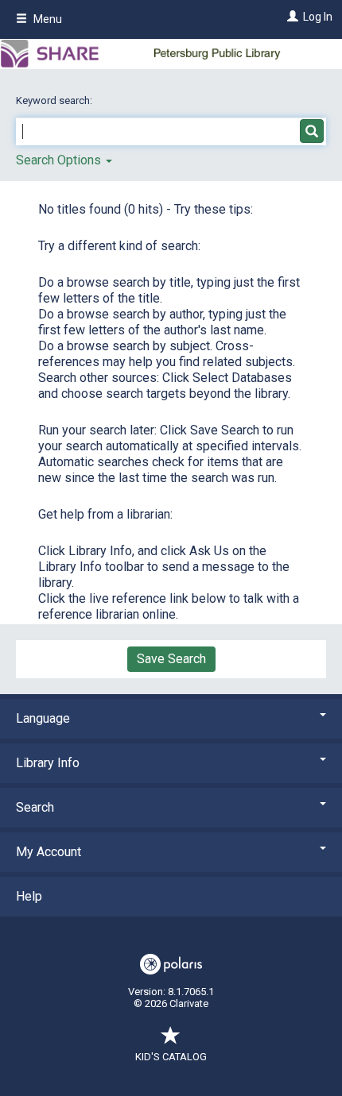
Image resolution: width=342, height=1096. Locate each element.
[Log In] (290, 16)
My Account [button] (48, 851)
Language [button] (43, 718)
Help (29, 896)
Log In (317, 16)
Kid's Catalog (171, 1057)
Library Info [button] (48, 762)
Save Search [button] (171, 658)
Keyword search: (55, 100)
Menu (46, 19)
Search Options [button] (60, 160)
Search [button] (35, 807)
